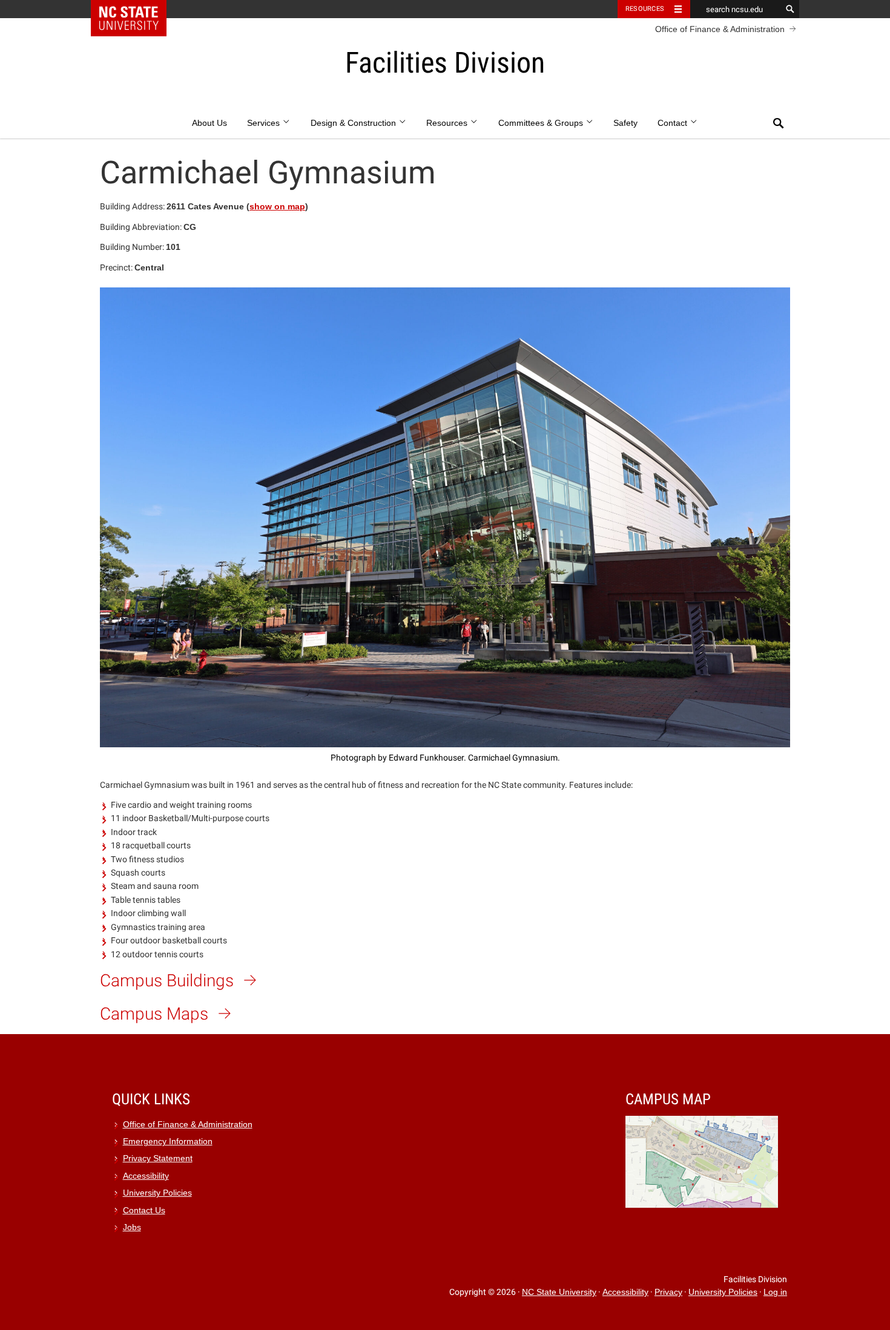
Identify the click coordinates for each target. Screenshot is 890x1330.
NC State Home (136, 9)
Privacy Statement (158, 1158)
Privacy (668, 1292)
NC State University (559, 1292)
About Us (209, 123)
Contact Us (144, 1210)
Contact (674, 123)
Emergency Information (168, 1141)
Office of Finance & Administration (720, 29)
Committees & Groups (541, 123)
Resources (644, 9)
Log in (775, 1292)
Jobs (132, 1227)
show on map (277, 206)
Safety (625, 123)
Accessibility (146, 1176)
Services (264, 123)
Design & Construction (354, 123)
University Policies (157, 1192)
